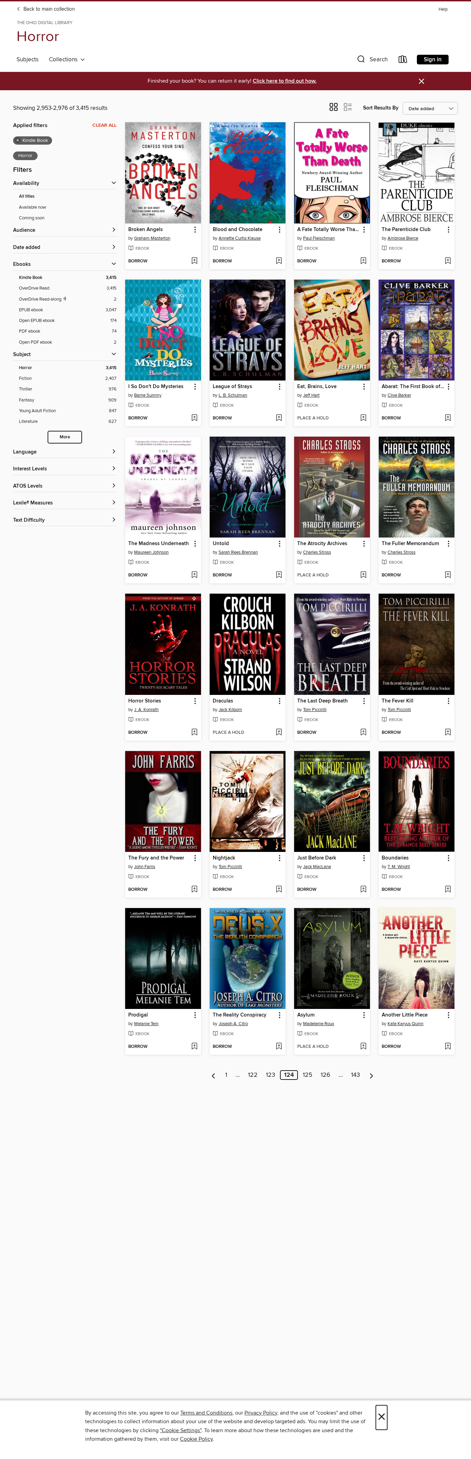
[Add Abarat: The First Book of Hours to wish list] (447, 418)
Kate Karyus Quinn (405, 1023)
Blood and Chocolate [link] (237, 230)
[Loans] (403, 60)
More (65, 437)
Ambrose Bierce (403, 238)
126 (325, 1075)
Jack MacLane (317, 866)
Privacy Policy (260, 1412)
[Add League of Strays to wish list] (278, 418)
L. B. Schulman (233, 395)
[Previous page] (213, 1075)
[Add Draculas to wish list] (278, 732)
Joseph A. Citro (233, 1023)
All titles (26, 196)
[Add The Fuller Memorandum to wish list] (447, 575)
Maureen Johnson (151, 552)
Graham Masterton (152, 238)
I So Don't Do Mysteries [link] (155, 387)
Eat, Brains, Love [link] (317, 387)
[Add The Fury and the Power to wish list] (194, 889)
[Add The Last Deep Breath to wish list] (363, 732)
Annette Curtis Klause (240, 238)
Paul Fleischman (319, 238)
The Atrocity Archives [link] (322, 544)
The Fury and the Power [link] (156, 858)
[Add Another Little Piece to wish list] (447, 1046)
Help (443, 9)
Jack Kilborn (230, 709)
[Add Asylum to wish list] (363, 1046)
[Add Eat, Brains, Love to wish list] (363, 418)
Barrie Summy (147, 395)
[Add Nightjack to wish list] (278, 889)
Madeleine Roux (318, 1023)
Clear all (104, 125)
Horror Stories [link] (144, 701)
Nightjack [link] (224, 858)
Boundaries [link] (395, 858)
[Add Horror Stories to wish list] (194, 732)
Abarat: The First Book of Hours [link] (413, 387)
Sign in (433, 59)
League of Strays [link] (232, 387)
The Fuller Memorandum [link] (410, 544)
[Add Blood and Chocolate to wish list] (278, 261)
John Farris (144, 866)
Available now (32, 207)
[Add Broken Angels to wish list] (194, 261)
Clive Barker (399, 395)
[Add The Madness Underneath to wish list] (194, 575)
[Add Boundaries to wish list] (447, 889)
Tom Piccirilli (315, 709)
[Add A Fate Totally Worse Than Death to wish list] (363, 261)
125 (307, 1075)
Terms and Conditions (206, 1412)
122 (253, 1075)
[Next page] (371, 1075)
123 (270, 1075)
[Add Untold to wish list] (278, 575)
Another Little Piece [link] (405, 1015)
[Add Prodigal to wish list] (194, 1046)
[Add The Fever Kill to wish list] (447, 732)
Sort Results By (381, 108)
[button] (372, 60)
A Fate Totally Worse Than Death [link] (328, 230)
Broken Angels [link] (145, 230)
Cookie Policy (196, 1439)
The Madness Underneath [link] (158, 544)
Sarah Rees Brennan (238, 552)
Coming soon (31, 218)
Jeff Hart (311, 395)
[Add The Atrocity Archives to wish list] (363, 575)
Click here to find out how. (285, 81)
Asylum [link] (305, 1015)
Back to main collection (48, 9)
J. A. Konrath (146, 709)
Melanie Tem (146, 1023)
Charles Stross (317, 552)
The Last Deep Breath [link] (322, 701)
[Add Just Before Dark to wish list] (363, 889)
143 (355, 1075)
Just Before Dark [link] (316, 858)
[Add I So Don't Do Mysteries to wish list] (194, 418)
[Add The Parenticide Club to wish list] (447, 261)
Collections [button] (64, 59)
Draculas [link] (223, 701)
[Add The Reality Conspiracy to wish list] (278, 1046)
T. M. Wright (399, 866)
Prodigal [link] (138, 1015)
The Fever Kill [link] (397, 701)
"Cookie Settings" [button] (180, 1430)
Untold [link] (221, 544)
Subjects (28, 59)
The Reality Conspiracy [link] (240, 1015)
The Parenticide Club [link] (406, 230)
